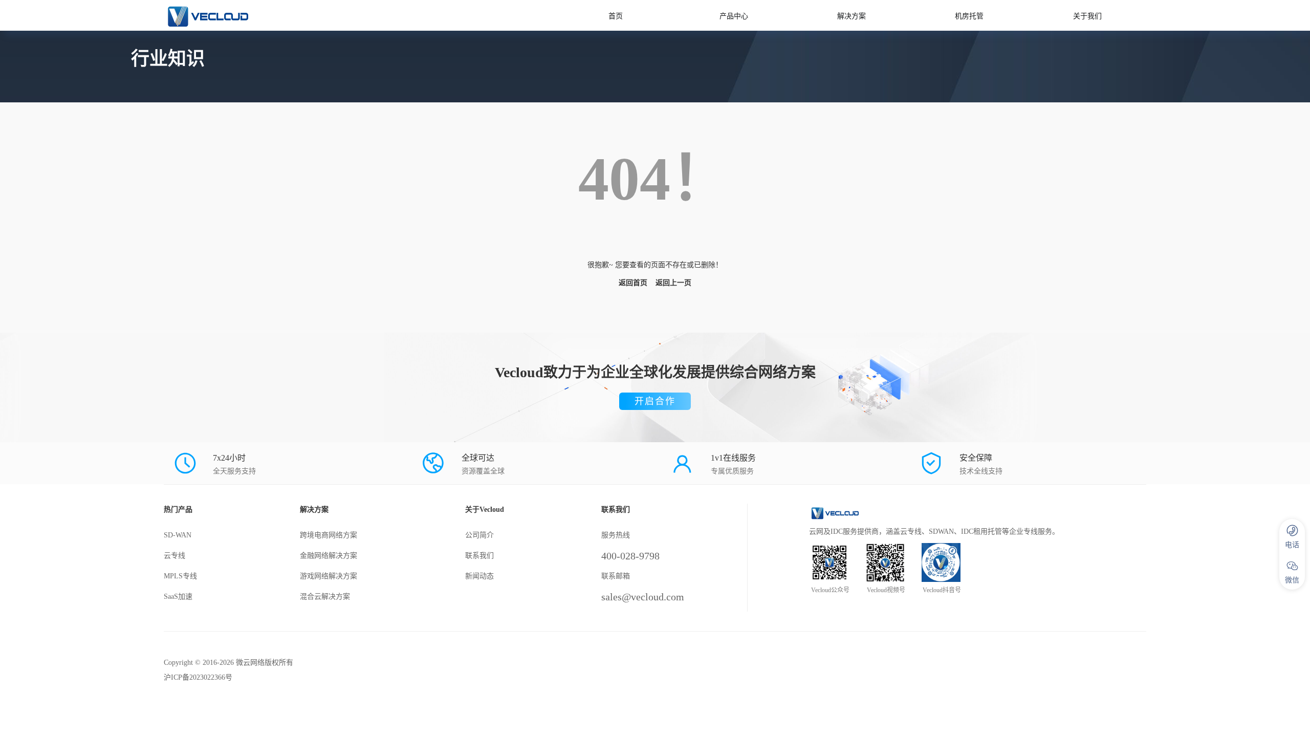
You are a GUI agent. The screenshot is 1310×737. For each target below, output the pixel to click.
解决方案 (851, 16)
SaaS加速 (178, 596)
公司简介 (479, 535)
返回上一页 (673, 283)
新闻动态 (479, 576)
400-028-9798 (630, 555)
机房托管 (969, 16)
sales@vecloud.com (642, 596)
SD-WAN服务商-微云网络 (262, 15)
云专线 (174, 555)
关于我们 (1087, 16)
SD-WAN (177, 535)
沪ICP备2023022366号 (198, 677)
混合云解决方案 (325, 596)
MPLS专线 (180, 576)
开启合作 (655, 401)
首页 (615, 16)
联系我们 (479, 555)
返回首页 (633, 283)
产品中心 (733, 16)
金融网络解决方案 (328, 555)
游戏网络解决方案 (328, 576)
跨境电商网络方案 (328, 535)
